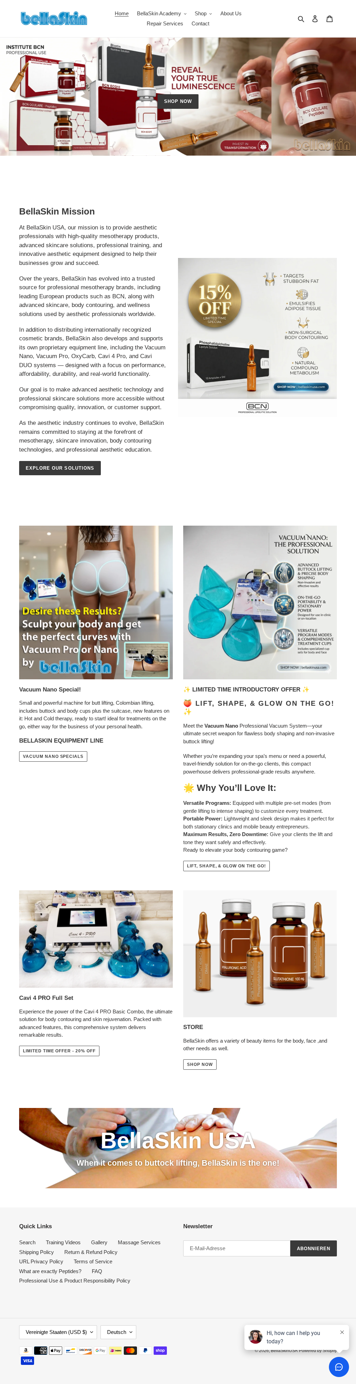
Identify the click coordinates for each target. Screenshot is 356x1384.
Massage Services (139, 1242)
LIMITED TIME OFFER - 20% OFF (59, 1051)
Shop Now (178, 101)
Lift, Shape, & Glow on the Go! (226, 866)
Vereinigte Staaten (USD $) (56, 1332)
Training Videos (63, 1242)
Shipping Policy (36, 1252)
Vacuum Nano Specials (53, 756)
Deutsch (116, 1332)
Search (27, 1242)
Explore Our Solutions (60, 468)
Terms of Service (93, 1261)
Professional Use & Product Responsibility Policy (74, 1281)
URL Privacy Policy (41, 1261)
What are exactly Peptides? (50, 1271)
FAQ (97, 1271)
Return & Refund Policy (91, 1252)
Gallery (99, 1242)
